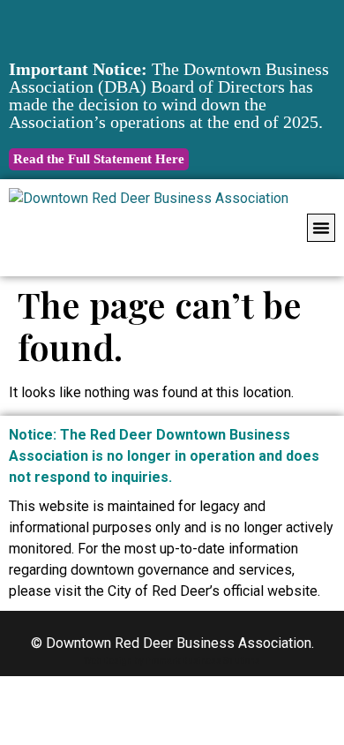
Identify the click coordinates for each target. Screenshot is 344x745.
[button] (321, 228)
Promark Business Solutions (203, 661)
